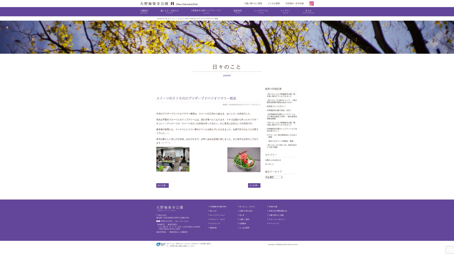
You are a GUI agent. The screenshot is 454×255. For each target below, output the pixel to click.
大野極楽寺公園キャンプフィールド (206, 11)
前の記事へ (162, 185)
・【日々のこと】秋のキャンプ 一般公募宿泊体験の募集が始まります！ (281, 101)
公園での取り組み (246, 211)
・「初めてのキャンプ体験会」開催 (279, 141)
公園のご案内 (244, 219)
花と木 (308, 11)
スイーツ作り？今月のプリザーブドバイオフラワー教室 (196, 98)
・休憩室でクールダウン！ (275, 106)
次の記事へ (254, 185)
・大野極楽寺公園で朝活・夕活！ (278, 110)
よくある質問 (274, 3)
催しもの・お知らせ (170, 11)
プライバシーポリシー (277, 219)
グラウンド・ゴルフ (217, 219)
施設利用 (238, 11)
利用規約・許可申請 (295, 3)
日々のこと (269, 164)
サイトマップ (274, 223)
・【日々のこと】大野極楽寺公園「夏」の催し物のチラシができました (281, 124)
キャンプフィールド (217, 215)
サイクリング (215, 223)
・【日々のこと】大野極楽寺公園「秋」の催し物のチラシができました (281, 95)
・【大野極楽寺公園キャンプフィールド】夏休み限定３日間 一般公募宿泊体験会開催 (281, 116)
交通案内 (242, 223)
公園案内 (144, 11)
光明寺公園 (273, 207)
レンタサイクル (261, 11)
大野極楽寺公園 (169, 3)
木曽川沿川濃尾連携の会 (278, 211)
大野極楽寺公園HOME (218, 207)
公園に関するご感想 (253, 3)
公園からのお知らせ (273, 160)
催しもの (213, 211)
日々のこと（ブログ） (247, 207)
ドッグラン (285, 11)
